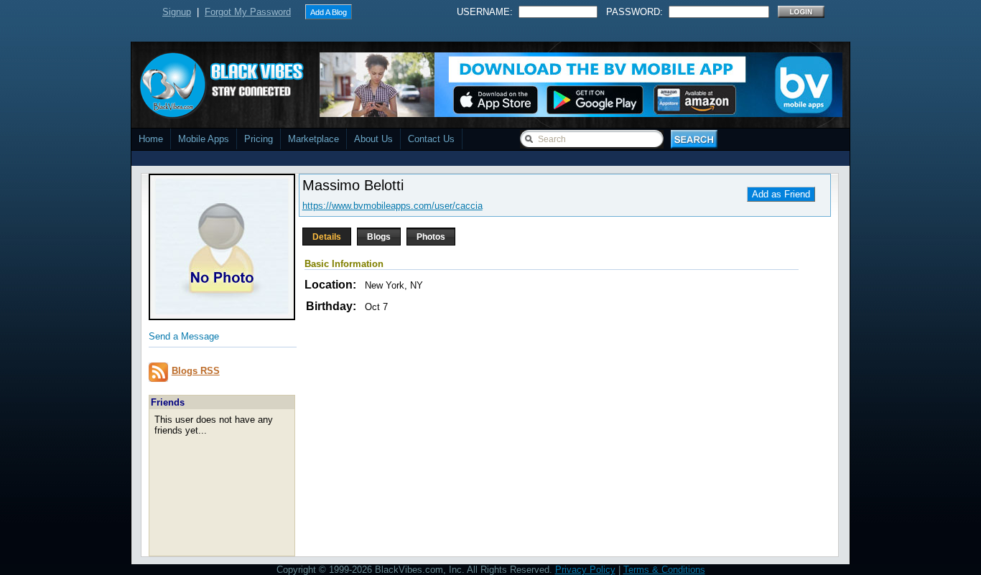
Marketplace (313, 139)
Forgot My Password (248, 11)
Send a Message (184, 336)
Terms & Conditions (664, 569)
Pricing (258, 139)
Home (151, 139)
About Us (373, 139)
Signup (176, 11)
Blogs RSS (196, 370)
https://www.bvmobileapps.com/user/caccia (392, 205)
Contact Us (431, 139)
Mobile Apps (203, 139)
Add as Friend (781, 194)
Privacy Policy (585, 569)
